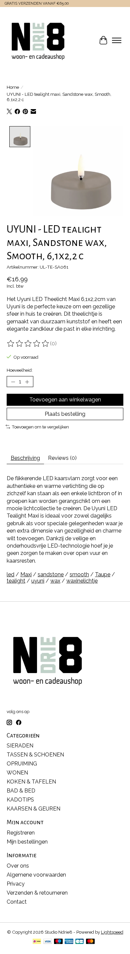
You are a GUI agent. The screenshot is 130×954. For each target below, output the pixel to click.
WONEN (17, 772)
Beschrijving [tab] (25, 458)
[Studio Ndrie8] (38, 40)
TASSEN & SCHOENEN (35, 754)
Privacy (16, 884)
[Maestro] (58, 942)
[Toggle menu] (116, 40)
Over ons (18, 866)
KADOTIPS (20, 800)
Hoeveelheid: (20, 370)
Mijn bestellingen (27, 842)
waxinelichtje (82, 581)
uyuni (37, 581)
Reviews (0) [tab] (62, 458)
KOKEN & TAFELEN (31, 781)
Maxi (26, 574)
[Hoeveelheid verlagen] (13, 381)
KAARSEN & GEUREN (33, 809)
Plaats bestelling (65, 414)
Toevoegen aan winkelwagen (65, 399)
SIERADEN (20, 745)
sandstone (51, 574)
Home (13, 87)
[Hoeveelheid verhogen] (27, 381)
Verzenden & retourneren (37, 893)
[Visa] (47, 942)
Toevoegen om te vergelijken (40, 426)
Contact (17, 902)
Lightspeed (112, 932)
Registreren (21, 833)
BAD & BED (21, 790)
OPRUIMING (22, 763)
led (10, 574)
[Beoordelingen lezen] (28, 344)
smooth (79, 574)
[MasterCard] (90, 942)
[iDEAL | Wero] (37, 942)
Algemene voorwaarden (36, 875)
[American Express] (69, 942)
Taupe (102, 574)
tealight (16, 581)
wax (55, 581)
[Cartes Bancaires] (79, 942)
